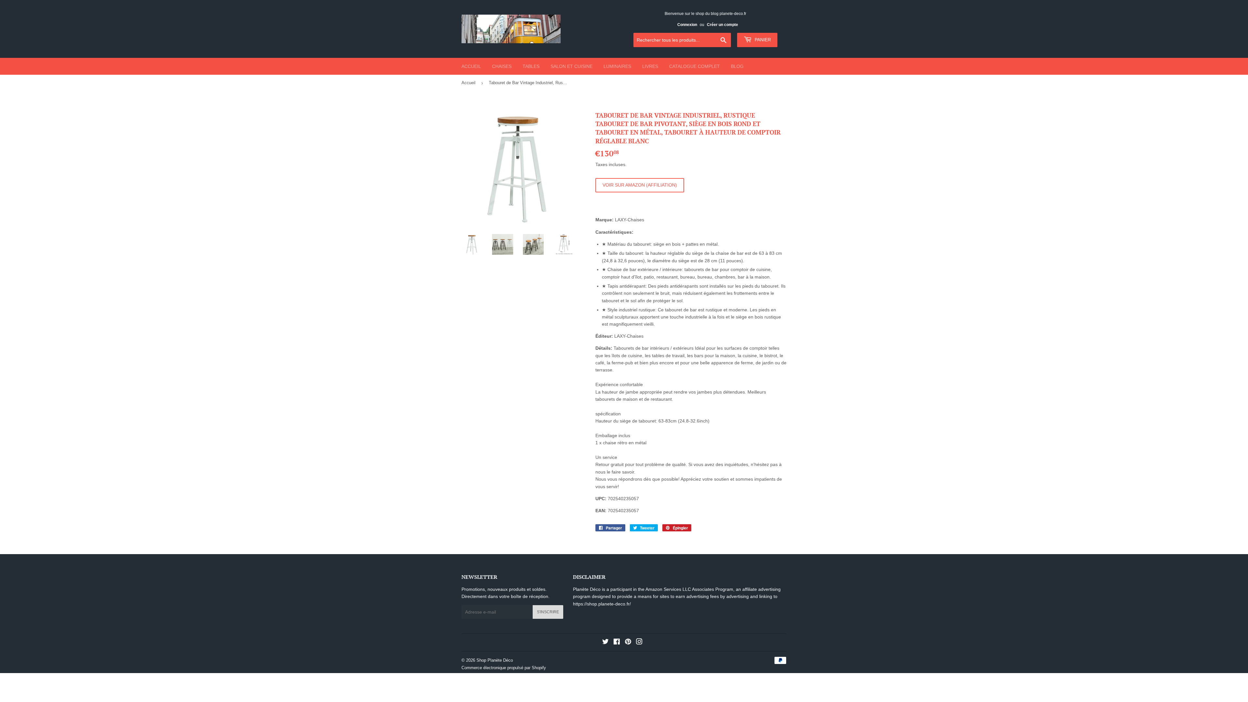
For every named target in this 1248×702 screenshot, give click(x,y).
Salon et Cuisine (571, 66)
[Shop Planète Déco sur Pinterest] (628, 642)
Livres (650, 66)
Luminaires (617, 66)
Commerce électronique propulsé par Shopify (504, 667)
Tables (531, 66)
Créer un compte (722, 24)
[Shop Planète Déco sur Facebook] (616, 642)
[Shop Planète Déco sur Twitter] (605, 642)
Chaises (502, 66)
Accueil (471, 66)
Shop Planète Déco (494, 660)
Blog (737, 66)
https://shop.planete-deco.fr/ (602, 603)
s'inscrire (548, 612)
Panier (762, 39)
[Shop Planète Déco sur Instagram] (639, 642)
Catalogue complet (694, 66)
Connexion (687, 24)
